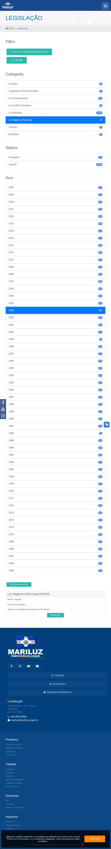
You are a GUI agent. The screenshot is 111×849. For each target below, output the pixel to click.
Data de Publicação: (17, 604)
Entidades (10, 769)
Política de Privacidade (18, 839)
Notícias (9, 829)
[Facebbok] (11, 666)
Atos (8, 801)
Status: (11, 599)
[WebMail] (37, 666)
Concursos (10, 773)
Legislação (10, 751)
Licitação (9, 804)
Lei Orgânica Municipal (28, 52)
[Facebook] (3, 402)
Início (11, 28)
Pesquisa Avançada (20, 584)
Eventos (9, 822)
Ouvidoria (10, 776)
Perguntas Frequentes (58, 692)
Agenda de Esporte (14, 783)
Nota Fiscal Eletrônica (15, 807)
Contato (59, 676)
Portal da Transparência (16, 779)
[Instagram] (3, 415)
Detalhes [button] (56, 615)
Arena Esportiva (12, 786)
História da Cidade (13, 744)
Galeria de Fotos (13, 825)
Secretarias (10, 755)
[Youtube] (3, 409)
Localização (58, 684)
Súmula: (11, 609)
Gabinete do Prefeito (14, 748)
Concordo (94, 839)
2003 (15, 60)
